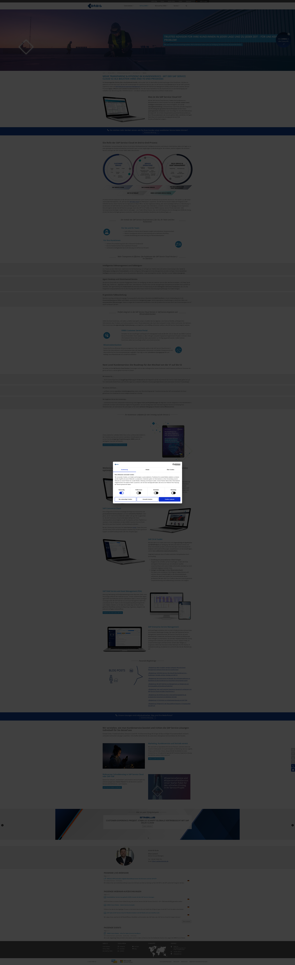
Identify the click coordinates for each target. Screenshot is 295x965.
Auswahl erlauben (147, 499)
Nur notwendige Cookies (125, 499)
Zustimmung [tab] (124, 469)
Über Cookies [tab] (170, 469)
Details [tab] (147, 469)
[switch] (139, 493)
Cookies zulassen (169, 499)
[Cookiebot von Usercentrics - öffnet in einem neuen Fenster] (173, 464)
